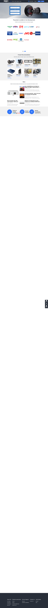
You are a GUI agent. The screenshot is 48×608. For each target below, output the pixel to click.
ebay (36, 602)
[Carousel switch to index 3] (23, 51)
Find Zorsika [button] (31, 1)
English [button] (35, 1)
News (20, 1)
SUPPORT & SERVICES (25, 602)
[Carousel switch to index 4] (25, 51)
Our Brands (9, 602)
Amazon (37, 601)
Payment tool (14, 605)
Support (18, 1)
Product (13, 1)
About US (8, 605)
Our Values (8, 601)
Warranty (23, 601)
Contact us (31, 601)
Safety (13, 602)
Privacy (13, 601)
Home (10, 1)
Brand (15, 1)
